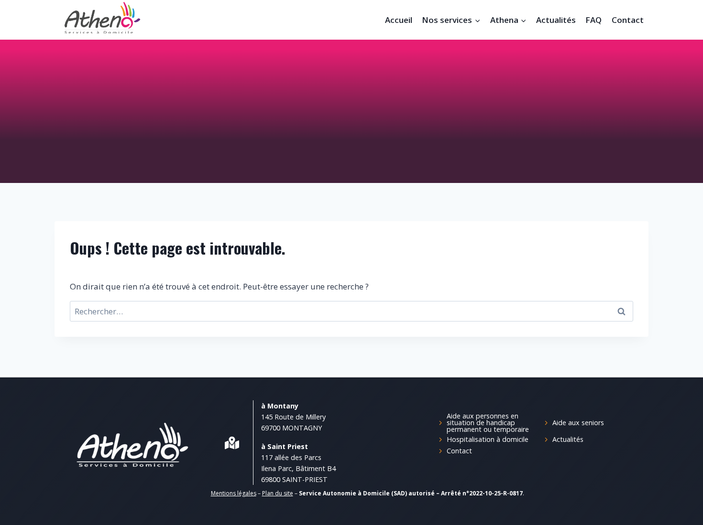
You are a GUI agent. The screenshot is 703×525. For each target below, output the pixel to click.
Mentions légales (233, 493)
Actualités (556, 19)
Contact (628, 19)
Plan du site (277, 493)
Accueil (398, 19)
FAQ (593, 19)
